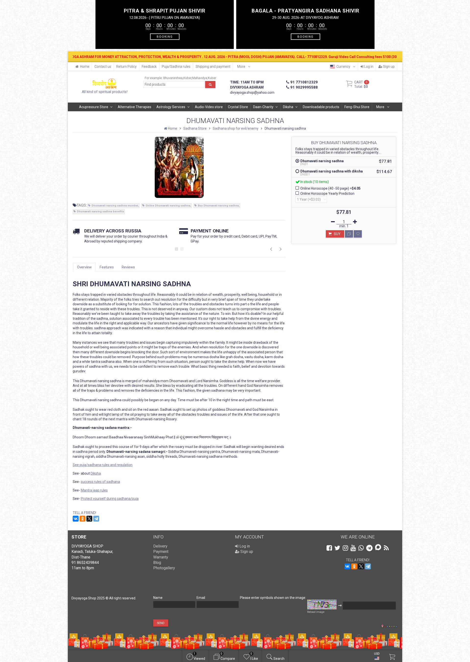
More (241, 66)
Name (158, 598)
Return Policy (126, 66)
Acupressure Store (93, 107)
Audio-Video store (209, 107)
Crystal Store (238, 107)
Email (201, 598)
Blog (157, 562)
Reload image (315, 612)
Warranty (160, 557)
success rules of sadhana (100, 482)
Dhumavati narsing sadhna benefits (100, 211)
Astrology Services (170, 107)
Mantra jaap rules (94, 490)
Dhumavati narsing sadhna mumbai (115, 205)
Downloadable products (321, 107)
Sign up (388, 66)
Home (84, 66)
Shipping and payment (213, 66)
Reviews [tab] (128, 267)
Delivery (160, 546)
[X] (89, 519)
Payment (160, 551)
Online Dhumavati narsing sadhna (168, 205)
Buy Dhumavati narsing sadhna (218, 205)
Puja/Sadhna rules (176, 66)
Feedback (149, 66)
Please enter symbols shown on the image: (273, 598)
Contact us (102, 66)
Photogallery (164, 568)
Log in (368, 66)
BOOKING (165, 36)
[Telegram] (96, 519)
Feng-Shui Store (356, 107)
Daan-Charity (263, 107)
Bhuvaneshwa (173, 78)
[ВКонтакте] (76, 519)
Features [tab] (107, 267)
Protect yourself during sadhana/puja (110, 499)
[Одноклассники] (82, 519)
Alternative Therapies (134, 107)
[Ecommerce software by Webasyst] (390, 626)
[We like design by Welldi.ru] (382, 626)
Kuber (187, 78)
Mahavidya (199, 78)
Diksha (288, 107)
